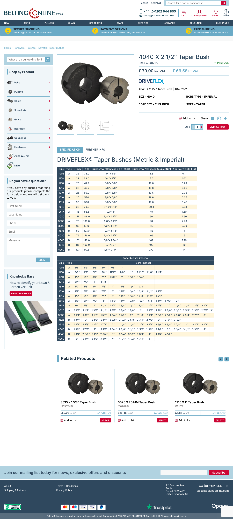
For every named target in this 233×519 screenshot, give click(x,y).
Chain (71, 23)
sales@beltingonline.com (158, 16)
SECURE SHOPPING (26, 29)
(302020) (123, 406)
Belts (27, 23)
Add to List (189, 118)
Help (226, 16)
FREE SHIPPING (204, 29)
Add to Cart (217, 127)
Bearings (143, 23)
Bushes (31, 47)
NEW (6, 23)
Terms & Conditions (67, 485)
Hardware (169, 23)
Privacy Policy (64, 490)
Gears (119, 23)
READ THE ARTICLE (21, 293)
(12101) (179, 406)
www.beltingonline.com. (174, 516)
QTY (188, 127)
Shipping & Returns (15, 490)
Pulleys (49, 23)
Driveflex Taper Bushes (51, 47)
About (144, 3)
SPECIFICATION (70, 149)
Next (226, 359)
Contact (156, 3)
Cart (215, 16)
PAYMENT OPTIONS (113, 29)
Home (7, 47)
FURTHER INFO (95, 149)
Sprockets (95, 23)
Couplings (196, 23)
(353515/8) (67, 406)
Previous (221, 359)
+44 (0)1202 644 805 (159, 11)
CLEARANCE (222, 23)
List (183, 16)
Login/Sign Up (199, 16)
